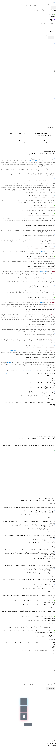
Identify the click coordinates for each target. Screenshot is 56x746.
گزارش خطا (27, 730)
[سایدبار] (54, 737)
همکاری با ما (35, 730)
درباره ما (20, 730)
